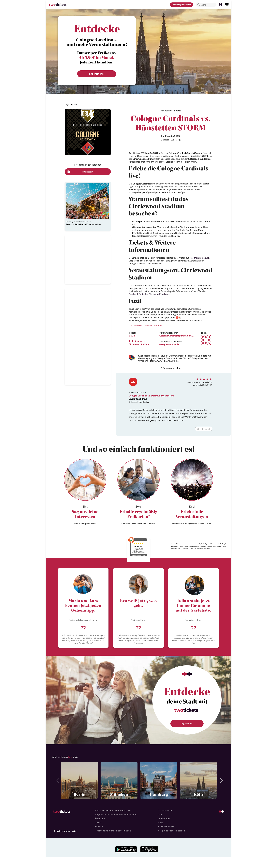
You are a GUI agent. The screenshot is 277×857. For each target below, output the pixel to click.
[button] (198, 4)
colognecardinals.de (199, 257)
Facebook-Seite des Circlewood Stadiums (149, 294)
